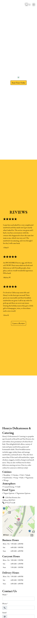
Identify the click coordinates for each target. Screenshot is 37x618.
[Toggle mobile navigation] (33, 4)
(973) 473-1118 (10, 503)
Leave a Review (18, 323)
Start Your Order (18, 82)
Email (4, 612)
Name (4, 594)
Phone (4, 603)
